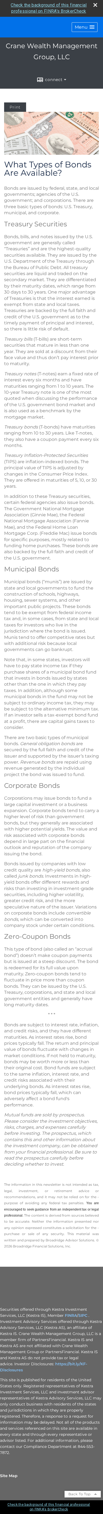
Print (15, 107)
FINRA (71, 1315)
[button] (85, 27)
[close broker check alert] (95, 5)
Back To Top (80, 1494)
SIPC (82, 1315)
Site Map (9, 1475)
